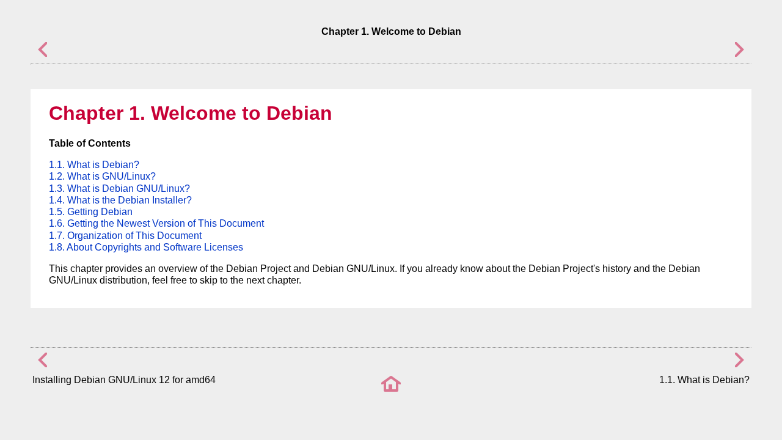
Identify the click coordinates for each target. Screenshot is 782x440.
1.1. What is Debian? (94, 165)
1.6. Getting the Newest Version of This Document (156, 223)
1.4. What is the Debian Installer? (120, 200)
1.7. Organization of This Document (125, 235)
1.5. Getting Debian (91, 212)
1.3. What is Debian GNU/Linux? (119, 188)
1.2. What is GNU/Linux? (102, 176)
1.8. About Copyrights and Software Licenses (146, 247)
